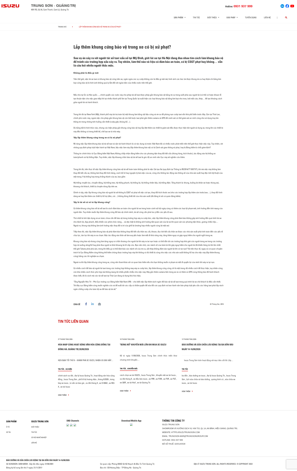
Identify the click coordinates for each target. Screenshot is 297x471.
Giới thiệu (35, 427)
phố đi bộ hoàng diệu (88, 379)
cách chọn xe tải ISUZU (130, 375)
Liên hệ (267, 17)
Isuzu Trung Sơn (70, 379)
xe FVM (159, 379)
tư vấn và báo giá (77, 383)
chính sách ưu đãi (65, 375)
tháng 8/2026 (103, 379)
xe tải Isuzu (65, 386)
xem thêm (62, 395)
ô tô (8, 427)
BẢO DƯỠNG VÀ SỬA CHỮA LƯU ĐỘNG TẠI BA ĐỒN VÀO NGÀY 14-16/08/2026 (38, 460)
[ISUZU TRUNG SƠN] (10, 5)
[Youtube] (292, 5)
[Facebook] (287, 5)
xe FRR (151, 379)
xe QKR (123, 382)
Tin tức (196, 17)
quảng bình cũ (217, 379)
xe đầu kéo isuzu (140, 379)
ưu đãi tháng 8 (92, 383)
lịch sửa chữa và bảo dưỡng (198, 379)
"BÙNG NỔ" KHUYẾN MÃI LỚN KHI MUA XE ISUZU (143, 344)
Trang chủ (62, 27)
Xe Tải (8, 432)
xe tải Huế (131, 382)
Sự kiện (69, 369)
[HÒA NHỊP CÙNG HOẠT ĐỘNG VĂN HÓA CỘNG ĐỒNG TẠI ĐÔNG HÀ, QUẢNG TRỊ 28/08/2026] (86, 331)
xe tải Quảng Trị (143, 382)
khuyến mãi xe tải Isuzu (166, 375)
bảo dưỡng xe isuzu (197, 375)
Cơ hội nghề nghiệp (39, 437)
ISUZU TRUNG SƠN (39, 421)
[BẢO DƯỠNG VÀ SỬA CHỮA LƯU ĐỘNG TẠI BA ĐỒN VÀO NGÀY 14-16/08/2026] (210, 331)
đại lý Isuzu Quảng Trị (84, 375)
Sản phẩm (11, 421)
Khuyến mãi (132, 368)
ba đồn (185, 375)
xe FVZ (173, 379)
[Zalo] (282, 5)
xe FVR (166, 379)
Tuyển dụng (250, 17)
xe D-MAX (103, 383)
